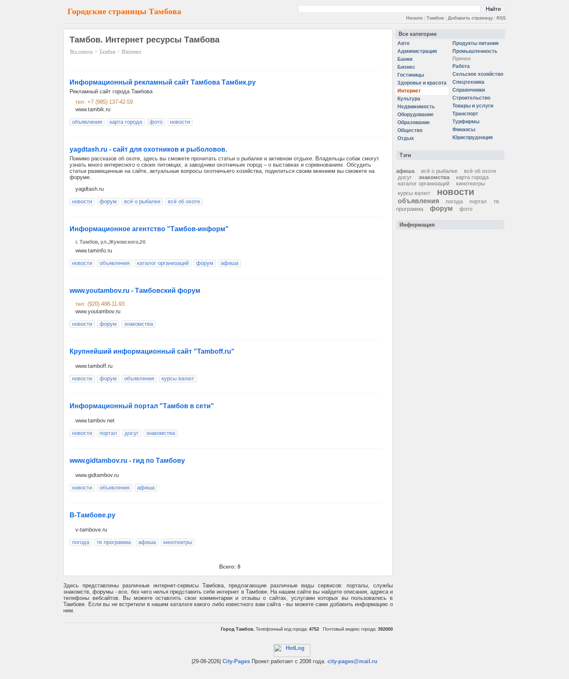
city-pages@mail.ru (352, 661)
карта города (126, 122)
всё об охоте (184, 201)
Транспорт (465, 114)
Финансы (463, 129)
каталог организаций (163, 263)
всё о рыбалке (142, 201)
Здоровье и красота (422, 83)
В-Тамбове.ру (92, 515)
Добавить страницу (470, 17)
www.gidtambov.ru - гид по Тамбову (127, 460)
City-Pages (236, 661)
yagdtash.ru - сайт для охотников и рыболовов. (148, 149)
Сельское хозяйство (477, 74)
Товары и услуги (472, 106)
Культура (408, 99)
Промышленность (474, 51)
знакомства (138, 324)
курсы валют (178, 378)
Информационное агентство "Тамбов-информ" (149, 228)
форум (108, 201)
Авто (403, 43)
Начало (414, 17)
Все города (81, 51)
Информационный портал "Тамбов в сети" (142, 405)
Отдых (405, 138)
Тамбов (435, 17)
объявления (87, 122)
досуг (132, 433)
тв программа (114, 542)
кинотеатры (177, 542)
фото (156, 122)
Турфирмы (465, 122)
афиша (229, 263)
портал (108, 433)
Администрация (417, 51)
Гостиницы (410, 75)
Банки (404, 59)
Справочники (468, 90)
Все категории (418, 34)
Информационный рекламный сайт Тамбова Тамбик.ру (163, 82)
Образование (413, 122)
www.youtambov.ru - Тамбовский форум (135, 290)
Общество (409, 130)
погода (80, 542)
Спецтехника (468, 82)
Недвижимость (416, 107)
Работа (461, 66)
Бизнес (406, 67)
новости (180, 122)
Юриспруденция (472, 137)
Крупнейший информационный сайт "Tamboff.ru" (152, 351)
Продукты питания (475, 43)
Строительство (471, 98)
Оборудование (415, 114)
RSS (501, 17)
